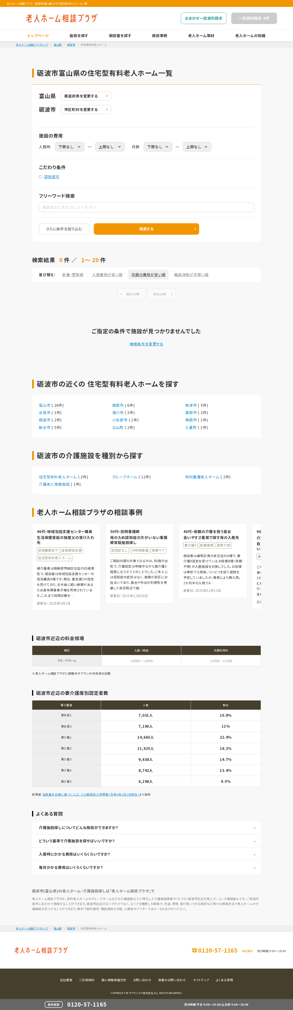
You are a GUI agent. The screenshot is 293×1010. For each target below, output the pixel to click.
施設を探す (79, 35)
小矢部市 (120, 420)
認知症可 (52, 176)
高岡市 (118, 405)
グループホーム (125, 476)
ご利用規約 (86, 980)
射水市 (45, 427)
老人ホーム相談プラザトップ (32, 44)
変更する (81, 96)
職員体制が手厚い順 (191, 274)
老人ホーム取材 (201, 35)
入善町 (191, 427)
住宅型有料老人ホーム (58, 476)
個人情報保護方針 (113, 980)
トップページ (38, 35)
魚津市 (191, 405)
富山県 (58, 44)
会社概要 (66, 980)
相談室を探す (120, 35)
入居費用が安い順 (107, 274)
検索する (146, 229)
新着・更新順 (73, 274)
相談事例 (159, 35)
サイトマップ (201, 980)
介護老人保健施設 (55, 484)
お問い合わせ (142, 980)
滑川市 (118, 412)
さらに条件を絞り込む (64, 229)
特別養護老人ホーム (202, 476)
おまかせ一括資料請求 (203, 18)
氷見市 (45, 412)
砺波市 (71, 44)
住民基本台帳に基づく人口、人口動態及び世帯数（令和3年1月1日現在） (90, 794)
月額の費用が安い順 (148, 274)
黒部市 (191, 412)
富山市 (45, 405)
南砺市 (191, 420)
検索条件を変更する (146, 344)
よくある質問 (224, 980)
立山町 (118, 427)
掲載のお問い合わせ (172, 980)
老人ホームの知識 (250, 35)
